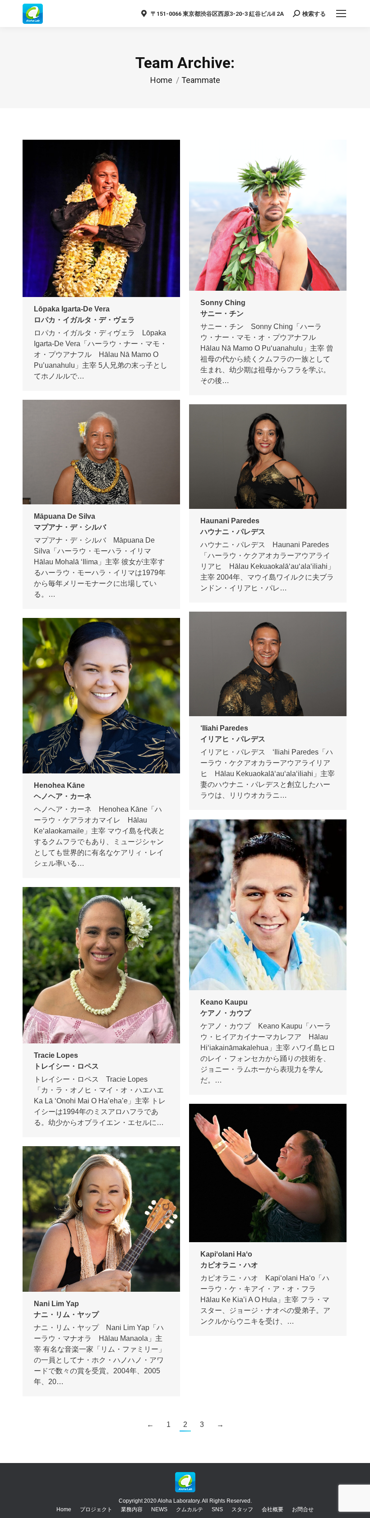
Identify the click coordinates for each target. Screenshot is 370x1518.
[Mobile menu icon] (341, 13)
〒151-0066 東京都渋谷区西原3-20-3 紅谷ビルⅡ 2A (217, 13)
